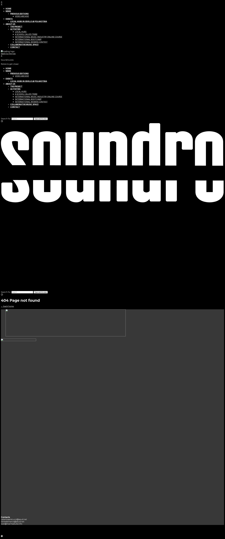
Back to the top (8, 54)
